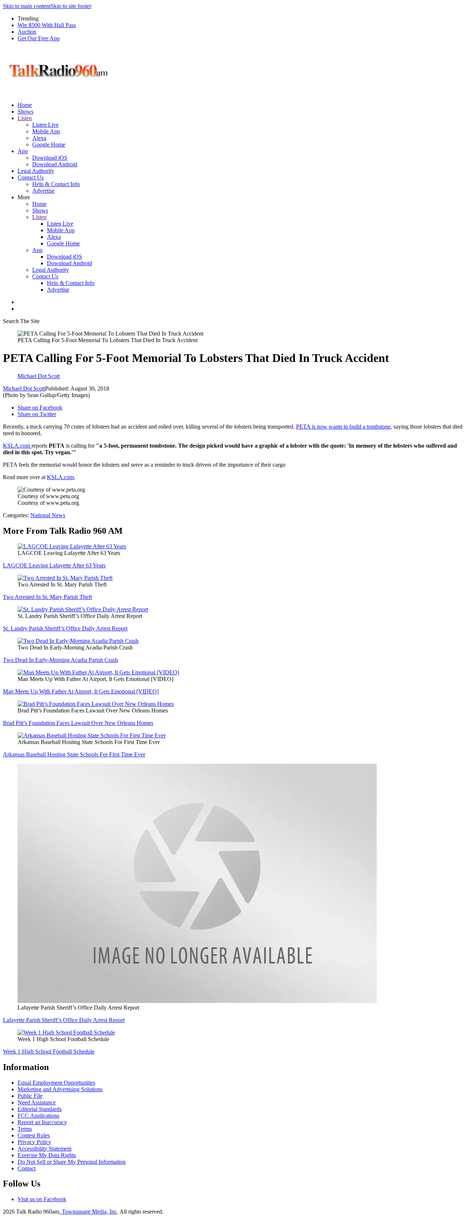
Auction (27, 32)
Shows (25, 111)
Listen (25, 118)
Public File (30, 1096)
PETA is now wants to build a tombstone (343, 426)
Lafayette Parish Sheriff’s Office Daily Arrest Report (64, 1020)
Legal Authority (36, 171)
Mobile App (46, 131)
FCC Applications (38, 1116)
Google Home (48, 144)
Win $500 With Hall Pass (47, 25)
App (23, 151)
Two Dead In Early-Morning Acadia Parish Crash (60, 660)
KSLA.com (17, 446)
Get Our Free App (39, 38)
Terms (25, 1129)
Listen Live (45, 125)
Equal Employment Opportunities (56, 1083)
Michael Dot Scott (24, 388)
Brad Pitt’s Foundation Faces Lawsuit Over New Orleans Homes (78, 723)
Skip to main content (27, 6)
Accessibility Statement (44, 1148)
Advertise (43, 191)
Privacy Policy (34, 1142)
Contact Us (31, 177)
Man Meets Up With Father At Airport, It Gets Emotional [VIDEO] (81, 691)
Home (25, 105)
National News (47, 515)
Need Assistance (37, 1102)
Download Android (54, 164)
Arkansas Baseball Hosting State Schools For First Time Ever (74, 754)
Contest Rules (34, 1135)
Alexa (39, 138)
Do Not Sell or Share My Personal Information (72, 1162)
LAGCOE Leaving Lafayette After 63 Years (54, 565)
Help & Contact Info (56, 184)
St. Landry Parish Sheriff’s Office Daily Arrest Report (65, 628)
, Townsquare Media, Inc (88, 1211)
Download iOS (49, 158)
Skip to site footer (71, 6)
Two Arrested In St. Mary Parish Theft (47, 597)
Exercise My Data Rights (47, 1155)
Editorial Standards (40, 1109)
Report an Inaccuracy (42, 1122)
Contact (27, 1168)
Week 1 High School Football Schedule (49, 1051)
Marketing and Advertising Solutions (60, 1089)
